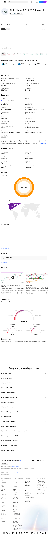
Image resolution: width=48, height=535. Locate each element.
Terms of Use (15, 519)
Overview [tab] (3, 24)
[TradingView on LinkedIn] (38, 460)
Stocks (2, 483)
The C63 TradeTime (17, 516)
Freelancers (27, 500)
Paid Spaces (27, 501)
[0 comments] (18, 293)
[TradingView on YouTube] (33, 460)
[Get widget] (37, 29)
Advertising (39, 489)
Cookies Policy (16, 524)
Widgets (38, 480)
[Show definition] (18, 78)
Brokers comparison (17, 490)
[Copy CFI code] (7, 137)
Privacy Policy (16, 522)
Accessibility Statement (18, 525)
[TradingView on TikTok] (43, 460)
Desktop (3, 521)
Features (14, 480)
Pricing (14, 481)
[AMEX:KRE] (2, 282)
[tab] (3, 29)
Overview (15, 488)
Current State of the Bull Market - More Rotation (11, 285)
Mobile (2, 519)
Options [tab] (44, 24)
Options (2, 513)
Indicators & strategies (29, 497)
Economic (3, 502)
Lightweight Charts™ (41, 482)
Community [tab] (24, 24)
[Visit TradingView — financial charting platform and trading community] (6, 48)
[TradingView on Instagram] (35, 460)
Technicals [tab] (31, 24)
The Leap (15, 492)
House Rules (27, 485)
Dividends (3, 505)
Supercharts (3, 480)
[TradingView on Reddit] (45, 460)
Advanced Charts (40, 484)
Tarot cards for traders (17, 514)
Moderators (27, 486)
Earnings (3, 503)
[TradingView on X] (28, 460)
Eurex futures (15, 497)
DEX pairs (3, 490)
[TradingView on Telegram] (40, 460)
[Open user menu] (37, 2)
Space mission (16, 503)
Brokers (14, 489)
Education (27, 492)
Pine (2, 492)
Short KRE (29, 285)
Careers (14, 508)
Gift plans (15, 484)
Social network (28, 480)
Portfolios (3, 510)
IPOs (2, 506)
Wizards (27, 498)
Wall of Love (27, 481)
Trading (26, 490)
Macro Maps (3, 514)
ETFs (2, 485)
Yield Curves (3, 511)
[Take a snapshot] (35, 29)
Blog (14, 505)
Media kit (15, 509)
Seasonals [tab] (38, 24)
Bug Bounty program (17, 528)
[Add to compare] (14, 64)
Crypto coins (3, 488)
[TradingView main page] (5, 2)
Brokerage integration (41, 490)
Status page (15, 529)
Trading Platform (40, 485)
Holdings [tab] (14, 24)
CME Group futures (17, 495)
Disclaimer (15, 521)
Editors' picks (28, 493)
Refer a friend (28, 482)
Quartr (18, 472)
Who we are (15, 502)
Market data (15, 482)
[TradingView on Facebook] (30, 460)
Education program (40, 493)
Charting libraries (40, 481)
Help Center (15, 506)
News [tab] (19, 24)
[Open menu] (2, 2)
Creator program (28, 484)
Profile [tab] (8, 24)
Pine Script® (3, 516)
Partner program (40, 492)
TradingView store (16, 513)
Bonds (2, 486)
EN (33, 2)
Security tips (15, 526)
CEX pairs (3, 489)
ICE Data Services (15, 466)
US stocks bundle (16, 498)
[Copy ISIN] (37, 132)
